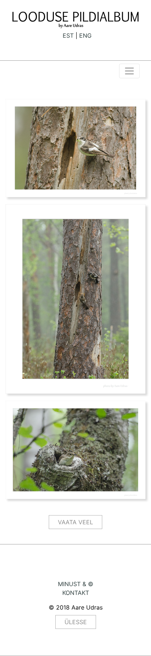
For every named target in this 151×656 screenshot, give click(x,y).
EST (68, 35)
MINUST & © (75, 584)
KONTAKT (75, 592)
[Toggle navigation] (129, 71)
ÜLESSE (76, 622)
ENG (85, 35)
